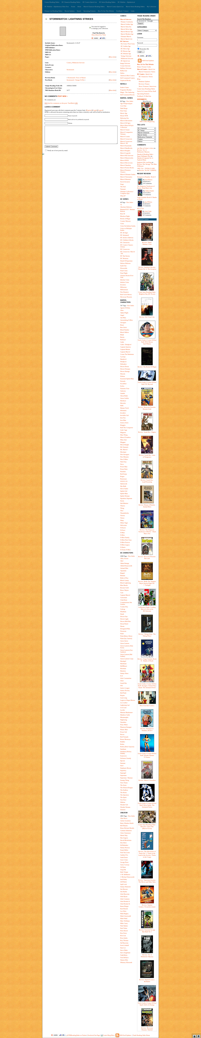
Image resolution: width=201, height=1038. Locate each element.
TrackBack (73, 103)
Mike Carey (124, 923)
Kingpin (123, 425)
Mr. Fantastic (124, 447)
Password (140, 43)
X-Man (122, 532)
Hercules (123, 403)
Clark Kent (123, 600)
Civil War (123, 106)
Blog (138, 79)
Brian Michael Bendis (127, 828)
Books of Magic (125, 219)
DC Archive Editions (126, 237)
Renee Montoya (125, 739)
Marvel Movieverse (126, 163)
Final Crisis (123, 271)
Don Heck (123, 843)
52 (121, 204)
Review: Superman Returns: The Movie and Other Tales (147, 881)
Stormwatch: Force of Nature (77, 78)
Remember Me (144, 49)
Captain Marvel (125, 352)
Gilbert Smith (149, 191)
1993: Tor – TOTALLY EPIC (146, 168)
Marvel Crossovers (126, 139)
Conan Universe (125, 66)
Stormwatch (70, 69)
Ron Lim (123, 935)
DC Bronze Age (126, 51)
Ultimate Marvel (126, 36)
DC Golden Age (126, 46)
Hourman (123, 668)
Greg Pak (123, 869)
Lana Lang (123, 698)
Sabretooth (123, 484)
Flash (122, 633)
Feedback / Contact (122, 11)
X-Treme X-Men (125, 550)
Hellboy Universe (125, 68)
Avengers (123, 322)
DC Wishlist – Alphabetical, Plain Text (57, 6)
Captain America (125, 347)
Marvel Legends (125, 153)
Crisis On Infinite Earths (127, 226)
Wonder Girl (124, 805)
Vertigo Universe (126, 56)
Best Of (122, 214)
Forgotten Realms (125, 90)
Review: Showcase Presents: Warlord (147, 1029)
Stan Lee (123, 948)
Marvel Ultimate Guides (127, 174)
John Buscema (124, 894)
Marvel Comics (142, 69)
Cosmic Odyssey (125, 221)
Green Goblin (124, 398)
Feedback (140, 96)
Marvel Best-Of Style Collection (127, 126)
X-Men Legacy (125, 545)
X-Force (122, 530)
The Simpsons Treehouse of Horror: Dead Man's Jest (145, 187)
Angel (122, 315)
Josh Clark (148, 211)
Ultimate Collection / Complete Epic (127, 192)
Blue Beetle (124, 585)
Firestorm (123, 631)
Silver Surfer (124, 489)
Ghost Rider (124, 396)
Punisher (123, 471)
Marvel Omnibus (125, 165)
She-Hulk (123, 486)
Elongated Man (125, 629)
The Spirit (123, 797)
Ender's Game (124, 87)
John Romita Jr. (125, 901)
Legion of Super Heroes (127, 700)
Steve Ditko (124, 950)
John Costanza (124, 899)
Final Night (123, 273)
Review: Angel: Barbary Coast (147, 243)
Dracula (122, 374)
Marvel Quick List (126, 39)
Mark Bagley (124, 913)
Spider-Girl (123, 491)
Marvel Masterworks (126, 158)
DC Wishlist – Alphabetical (126, 2)
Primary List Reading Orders (53, 11)
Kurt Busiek (124, 909)
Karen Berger (124, 906)
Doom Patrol (124, 624)
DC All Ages (124, 233)
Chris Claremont (125, 833)
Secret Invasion (125, 182)
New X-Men (124, 459)
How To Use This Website (106, 11)
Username (140, 37)
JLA (121, 676)
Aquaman (123, 571)
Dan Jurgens (124, 838)
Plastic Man (124, 729)
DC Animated (124, 235)
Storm (122, 501)
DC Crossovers (125, 249)
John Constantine (125, 678)
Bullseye (123, 339)
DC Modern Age (126, 53)
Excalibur (123, 383)
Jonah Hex (123, 683)
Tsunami (123, 189)
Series (153, 72)
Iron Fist (123, 418)
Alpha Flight (124, 313)
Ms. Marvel (123, 449)
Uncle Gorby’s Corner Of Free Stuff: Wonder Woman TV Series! (147, 755)
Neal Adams (124, 926)
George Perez (124, 862)
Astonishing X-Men (126, 320)
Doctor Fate (124, 616)
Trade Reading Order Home (141, 1035)
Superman (123, 775)
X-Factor (123, 528)
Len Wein (123, 911)
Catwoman (123, 597)
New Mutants (124, 457)
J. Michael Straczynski (127, 877)
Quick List (151, 69)
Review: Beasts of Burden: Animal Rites (147, 506)
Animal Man (124, 568)
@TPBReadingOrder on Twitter (77, 1035)
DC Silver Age (125, 49)
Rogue (122, 476)
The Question (124, 795)
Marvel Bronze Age (127, 31)
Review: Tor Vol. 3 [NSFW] (147, 170)
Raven (122, 734)
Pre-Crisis (124, 44)
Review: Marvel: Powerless (147, 780)
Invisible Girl (124, 415)
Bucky (122, 337)
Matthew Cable (125, 715)
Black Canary (124, 580)
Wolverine (123, 525)
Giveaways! (142, 99)
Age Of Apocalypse (126, 103)
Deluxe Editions (125, 263)
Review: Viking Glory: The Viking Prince (147, 635)
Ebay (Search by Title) (99, 35)
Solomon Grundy (125, 758)
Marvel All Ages (125, 123)
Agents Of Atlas (125, 308)
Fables (122, 73)
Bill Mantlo (124, 826)
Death (122, 614)
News (140, 86)
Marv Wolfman (125, 921)
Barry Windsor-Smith (127, 823)
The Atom (123, 785)
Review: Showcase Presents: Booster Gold (147, 408)
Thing (122, 508)
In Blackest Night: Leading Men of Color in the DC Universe (147, 609)
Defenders (123, 364)
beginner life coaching (144, 162)
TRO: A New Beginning (147, 121)
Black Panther (124, 330)
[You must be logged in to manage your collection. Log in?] (46, 19)
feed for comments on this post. (56, 103)
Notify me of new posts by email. (57, 150)
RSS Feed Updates (148, 60)
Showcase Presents (126, 297)
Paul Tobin (123, 928)
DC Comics (140, 74)
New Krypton (124, 292)
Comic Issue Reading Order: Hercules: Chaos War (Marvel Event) (147, 826)
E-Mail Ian (147, 96)
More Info (112, 57)
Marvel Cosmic (125, 136)
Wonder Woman (125, 807)
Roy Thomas (124, 940)
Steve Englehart (125, 953)
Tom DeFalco (124, 957)
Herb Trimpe (124, 872)
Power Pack (123, 469)
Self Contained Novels (127, 95)
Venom (122, 515)
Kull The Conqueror (126, 427)
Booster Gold (124, 588)
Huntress (123, 671)
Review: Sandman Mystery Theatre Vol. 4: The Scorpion (147, 268)
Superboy (123, 770)
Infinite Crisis (124, 282)
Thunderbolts (124, 513)
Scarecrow (123, 756)
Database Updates (144, 81)
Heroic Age (123, 113)
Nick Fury (123, 462)
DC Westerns (124, 258)
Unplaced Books (125, 80)
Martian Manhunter (126, 712)
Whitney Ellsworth (126, 962)
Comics (69, 63)
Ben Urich (123, 327)
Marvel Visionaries (126, 177)
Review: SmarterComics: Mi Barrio (147, 980)
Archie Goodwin (125, 821)
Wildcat (122, 802)
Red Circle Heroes (126, 294)
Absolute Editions (126, 207)
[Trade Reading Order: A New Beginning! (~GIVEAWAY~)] (147, 120)
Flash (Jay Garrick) (126, 638)
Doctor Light (124, 619)
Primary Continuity (127, 22)
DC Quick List (125, 61)
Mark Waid (123, 918)
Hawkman (123, 663)
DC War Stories (125, 256)
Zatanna (122, 809)
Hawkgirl (123, 661)
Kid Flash (123, 693)
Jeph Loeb (123, 884)
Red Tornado (124, 737)
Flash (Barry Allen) (126, 636)
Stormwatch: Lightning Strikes (71, 19)
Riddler (122, 742)
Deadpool (123, 361)
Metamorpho (124, 717)
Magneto (123, 432)
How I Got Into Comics (147, 705)
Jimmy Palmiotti (125, 887)
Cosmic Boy (124, 607)
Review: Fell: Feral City (147, 317)
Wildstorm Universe (78, 63)
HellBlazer (123, 666)
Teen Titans (124, 783)
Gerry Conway (124, 865)
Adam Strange (124, 563)
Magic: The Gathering (127, 92)
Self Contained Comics (127, 78)
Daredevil (123, 359)
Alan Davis (123, 818)
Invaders (123, 413)
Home (79, 6)
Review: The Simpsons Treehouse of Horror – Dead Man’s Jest (147, 531)
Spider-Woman (125, 496)
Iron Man (123, 420)
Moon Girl (140, 208)
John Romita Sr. (125, 904)
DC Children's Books (127, 240)
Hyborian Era (124, 118)
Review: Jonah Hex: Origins (147, 432)
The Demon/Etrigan (126, 787)
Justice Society (125, 690)
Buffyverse (123, 71)
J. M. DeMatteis (125, 874)
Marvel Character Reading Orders (94, 6)
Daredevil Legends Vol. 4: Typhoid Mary (145, 159)
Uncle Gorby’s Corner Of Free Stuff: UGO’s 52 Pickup (147, 1004)
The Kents (123, 792)
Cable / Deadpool (125, 344)
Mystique (123, 452)
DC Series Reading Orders (107, 2)
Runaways (123, 479)
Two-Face (123, 800)
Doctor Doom (124, 366)
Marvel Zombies (125, 437)
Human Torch (124, 408)
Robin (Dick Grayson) (127, 747)
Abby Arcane (124, 558)
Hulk (121, 405)
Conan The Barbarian (127, 354)
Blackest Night (125, 216)
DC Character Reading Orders (71, 2)
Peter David (124, 931)
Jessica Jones (124, 423)
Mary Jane (123, 440)
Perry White (124, 725)
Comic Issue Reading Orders (146, 89)
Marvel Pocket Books (127, 168)
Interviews (153, 86)
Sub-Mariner (124, 503)
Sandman (123, 749)
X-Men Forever (125, 542)
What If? (123, 196)
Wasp (122, 520)
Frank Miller (124, 850)
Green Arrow (124, 641)
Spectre (122, 761)
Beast (122, 325)
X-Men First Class (126, 540)
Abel (121, 561)
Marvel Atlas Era (126, 27)
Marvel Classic (125, 130)
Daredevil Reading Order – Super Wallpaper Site (145, 155)
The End (123, 187)
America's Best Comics (127, 75)
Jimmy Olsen (124, 673)
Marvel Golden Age (127, 24)
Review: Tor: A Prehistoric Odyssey (143, 151)
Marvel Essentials (125, 146)
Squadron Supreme (126, 498)
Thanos (122, 506)
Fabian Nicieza (125, 848)
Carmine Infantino (126, 830)
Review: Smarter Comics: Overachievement (147, 906)
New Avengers (124, 454)
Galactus (123, 391)
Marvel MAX (124, 160)
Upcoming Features (89, 11)
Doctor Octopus (125, 369)
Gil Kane (123, 867)
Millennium (124, 289)
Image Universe (125, 63)
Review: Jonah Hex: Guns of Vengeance (147, 456)
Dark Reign (123, 108)
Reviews (141, 84)
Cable (122, 342)
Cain (121, 593)
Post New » (63, 96)
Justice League (125, 688)
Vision (122, 518)
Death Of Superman (126, 261)
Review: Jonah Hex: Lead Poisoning (147, 481)
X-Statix (123, 547)
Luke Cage (123, 430)
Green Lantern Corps (126, 659)
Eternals (122, 381)
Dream (122, 626)
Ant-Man (123, 318)
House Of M (124, 116)
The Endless (124, 790)
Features (146, 86)
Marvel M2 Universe (126, 155)
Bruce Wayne (124, 590)
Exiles (122, 386)
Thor (121, 510)
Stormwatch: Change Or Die (75, 80)
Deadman (123, 611)
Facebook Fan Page (94, 1035)
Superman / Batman (126, 778)
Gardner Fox (124, 855)
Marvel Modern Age (127, 34)
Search (79, 11)
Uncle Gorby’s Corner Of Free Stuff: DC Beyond (147, 383)
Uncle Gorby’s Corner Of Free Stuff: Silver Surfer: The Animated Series (147, 805)
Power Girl (123, 732)
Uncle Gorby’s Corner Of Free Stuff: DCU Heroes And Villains (147, 342)
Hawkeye (123, 401)
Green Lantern (124, 643)
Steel (121, 765)
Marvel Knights (125, 150)
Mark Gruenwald (125, 916)
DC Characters (143, 76)
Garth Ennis (124, 857)
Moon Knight (124, 445)
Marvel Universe (125, 19)
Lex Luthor (123, 703)
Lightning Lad (124, 705)
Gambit (122, 393)
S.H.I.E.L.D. (124, 481)
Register (89, 110)
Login (95, 110)
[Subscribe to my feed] (139, 62)
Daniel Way (124, 835)
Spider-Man (124, 493)
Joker (122, 681)
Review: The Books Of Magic (147, 367)
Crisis (122, 223)
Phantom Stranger (125, 727)
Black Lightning (125, 583)
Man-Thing (123, 435)
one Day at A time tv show (145, 148)
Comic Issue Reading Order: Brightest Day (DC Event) (147, 293)
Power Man (123, 467)
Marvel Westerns (125, 179)
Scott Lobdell (124, 945)
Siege (122, 184)
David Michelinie (125, 840)
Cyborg (122, 609)
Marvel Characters (144, 72)
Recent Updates (70, 11)
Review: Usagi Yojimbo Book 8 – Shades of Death (147, 660)
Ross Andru (123, 938)
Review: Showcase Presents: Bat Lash (147, 557)
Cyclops (123, 357)
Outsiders (123, 722)
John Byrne (123, 896)
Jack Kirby (123, 879)
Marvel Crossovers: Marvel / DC (126, 142)
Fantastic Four (124, 388)
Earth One (123, 266)
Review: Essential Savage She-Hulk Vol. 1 (147, 931)
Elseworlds (123, 268)
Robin (122, 744)
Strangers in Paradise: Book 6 (146, 177)
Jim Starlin (123, 891)
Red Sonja (123, 474)
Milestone (123, 287)
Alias (122, 310)
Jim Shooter (124, 889)
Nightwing (123, 720)
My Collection (151, 6)
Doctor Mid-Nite (125, 621)
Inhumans (123, 410)
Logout (100, 110)
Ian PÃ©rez (148, 180)
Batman (122, 575)
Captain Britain (125, 349)
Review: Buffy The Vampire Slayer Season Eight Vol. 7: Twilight (147, 583)
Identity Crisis (124, 280)
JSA (121, 685)
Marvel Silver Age (126, 29)
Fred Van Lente (125, 852)
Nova (122, 464)
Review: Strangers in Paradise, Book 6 (147, 729)
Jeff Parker (123, 882)
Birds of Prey (124, 578)
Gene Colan (124, 860)
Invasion (123, 285)
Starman (122, 763)
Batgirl (122, 573)
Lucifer (122, 710)
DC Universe (124, 41)
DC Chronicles (125, 242)
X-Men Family (124, 537)
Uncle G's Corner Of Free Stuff (146, 91)
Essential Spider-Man (127, 379)
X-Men (122, 535)
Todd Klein (123, 955)
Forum (73, 6)
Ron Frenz (123, 933)
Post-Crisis (131, 44)
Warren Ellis (124, 960)
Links (132, 11)
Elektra (122, 376)
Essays (147, 84)
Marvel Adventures (126, 120)
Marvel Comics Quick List (115, 6)
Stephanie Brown (125, 768)
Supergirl (123, 773)
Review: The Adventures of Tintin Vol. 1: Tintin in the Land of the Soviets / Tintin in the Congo (147, 854)
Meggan (123, 442)
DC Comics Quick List (90, 2)
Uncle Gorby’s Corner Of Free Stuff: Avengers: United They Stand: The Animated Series (147, 685)
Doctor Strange (125, 371)
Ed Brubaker (124, 845)
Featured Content (143, 219)
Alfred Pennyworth (126, 566)
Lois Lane (123, 707)
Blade (122, 335)
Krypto (122, 695)
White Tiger (124, 523)
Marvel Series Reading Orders (135, 6)
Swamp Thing (124, 780)
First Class (123, 111)
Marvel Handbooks (126, 148)
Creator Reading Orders (52, 2)
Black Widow (124, 332)
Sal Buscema (124, 943)
